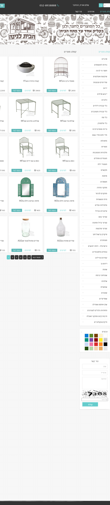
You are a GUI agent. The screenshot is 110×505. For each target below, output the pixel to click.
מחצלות (104, 140)
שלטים (104, 281)
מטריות (104, 146)
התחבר (76, 5)
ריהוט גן (104, 263)
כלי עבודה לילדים (100, 105)
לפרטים (63, 90)
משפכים (103, 181)
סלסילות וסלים (101, 205)
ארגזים (104, 58)
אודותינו (91, 11)
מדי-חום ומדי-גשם (99, 134)
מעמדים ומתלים (100, 158)
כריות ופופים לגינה (99, 129)
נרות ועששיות (101, 199)
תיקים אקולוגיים (100, 322)
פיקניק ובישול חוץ (100, 234)
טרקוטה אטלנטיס (100, 76)
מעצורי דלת (102, 164)
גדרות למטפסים (100, 64)
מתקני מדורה (102, 187)
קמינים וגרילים (101, 257)
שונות (105, 269)
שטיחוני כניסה (101, 275)
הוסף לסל (52, 90)
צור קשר (78, 11)
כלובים (104, 99)
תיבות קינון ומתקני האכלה (97, 316)
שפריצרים (103, 298)
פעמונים (103, 240)
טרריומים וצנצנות (100, 82)
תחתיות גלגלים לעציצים (97, 310)
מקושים (104, 170)
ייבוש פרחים (102, 94)
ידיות (105, 88)
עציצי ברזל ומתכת (99, 222)
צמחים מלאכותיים (99, 251)
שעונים (104, 292)
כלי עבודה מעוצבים (99, 111)
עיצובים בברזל (101, 211)
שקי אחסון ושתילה (99, 304)
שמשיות (104, 287)
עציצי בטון (103, 216)
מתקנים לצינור (101, 193)
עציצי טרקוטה (101, 228)
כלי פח (104, 117)
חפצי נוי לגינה (101, 70)
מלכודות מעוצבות (100, 152)
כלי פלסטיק (102, 123)
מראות (104, 175)
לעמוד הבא (37, 257)
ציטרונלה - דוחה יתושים (97, 246)
